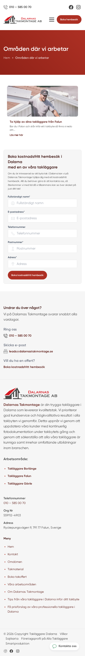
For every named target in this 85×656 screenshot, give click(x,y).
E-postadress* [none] (16, 212)
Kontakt (13, 554)
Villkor (64, 634)
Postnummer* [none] (15, 242)
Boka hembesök (69, 19)
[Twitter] (17, 651)
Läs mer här (16, 135)
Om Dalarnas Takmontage (26, 591)
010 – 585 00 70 (15, 503)
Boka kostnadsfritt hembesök (27, 275)
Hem (11, 546)
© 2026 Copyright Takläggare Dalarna (30, 634)
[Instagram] (78, 7)
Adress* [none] (12, 257)
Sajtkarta (12, 638)
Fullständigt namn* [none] (19, 196)
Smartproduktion (17, 643)
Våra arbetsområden (22, 584)
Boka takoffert (17, 576)
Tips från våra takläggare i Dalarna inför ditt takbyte (43, 599)
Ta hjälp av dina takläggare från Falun (36, 122)
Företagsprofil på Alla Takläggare (44, 638)
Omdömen (15, 561)
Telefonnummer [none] (16, 227)
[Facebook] (71, 7)
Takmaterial (16, 569)
